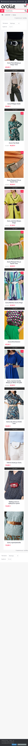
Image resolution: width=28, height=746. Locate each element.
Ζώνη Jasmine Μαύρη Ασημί (14, 222)
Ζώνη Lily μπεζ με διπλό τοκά (14, 422)
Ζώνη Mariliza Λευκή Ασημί (14, 302)
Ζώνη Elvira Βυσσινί (14, 342)
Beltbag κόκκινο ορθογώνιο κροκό (14, 502)
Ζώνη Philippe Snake (14, 104)
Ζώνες (14, 15)
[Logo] (8, 6)
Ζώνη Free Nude (14, 143)
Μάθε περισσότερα (22, 744)
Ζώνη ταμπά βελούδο (14, 542)
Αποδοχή (14, 744)
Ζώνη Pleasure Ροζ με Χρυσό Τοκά (14, 181)
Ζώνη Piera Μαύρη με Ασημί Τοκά (14, 64)
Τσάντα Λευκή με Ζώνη (14, 462)
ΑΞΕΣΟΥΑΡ (7, 15)
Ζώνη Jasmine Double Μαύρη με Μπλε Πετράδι (14, 382)
